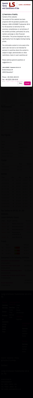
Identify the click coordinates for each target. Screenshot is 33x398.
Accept (27, 83)
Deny (20, 83)
